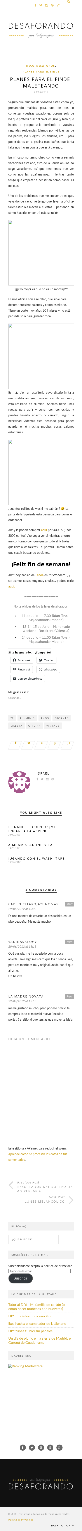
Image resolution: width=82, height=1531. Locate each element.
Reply (69, 904)
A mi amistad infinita (30, 845)
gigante (61, 718)
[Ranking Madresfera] (25, 1366)
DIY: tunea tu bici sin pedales (30, 1331)
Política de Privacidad (20, 1519)
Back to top (61, 1525)
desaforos (45, 65)
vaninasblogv (22, 942)
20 (12, 718)
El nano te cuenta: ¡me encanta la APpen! (32, 829)
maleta (16, 725)
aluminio (27, 718)
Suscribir (20, 1278)
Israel (43, 773)
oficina (34, 725)
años (45, 718)
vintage (53, 725)
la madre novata (26, 996)
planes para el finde (41, 71)
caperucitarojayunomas (33, 904)
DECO (30, 65)
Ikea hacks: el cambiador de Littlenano (37, 1323)
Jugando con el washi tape (36, 858)
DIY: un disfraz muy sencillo (29, 1316)
